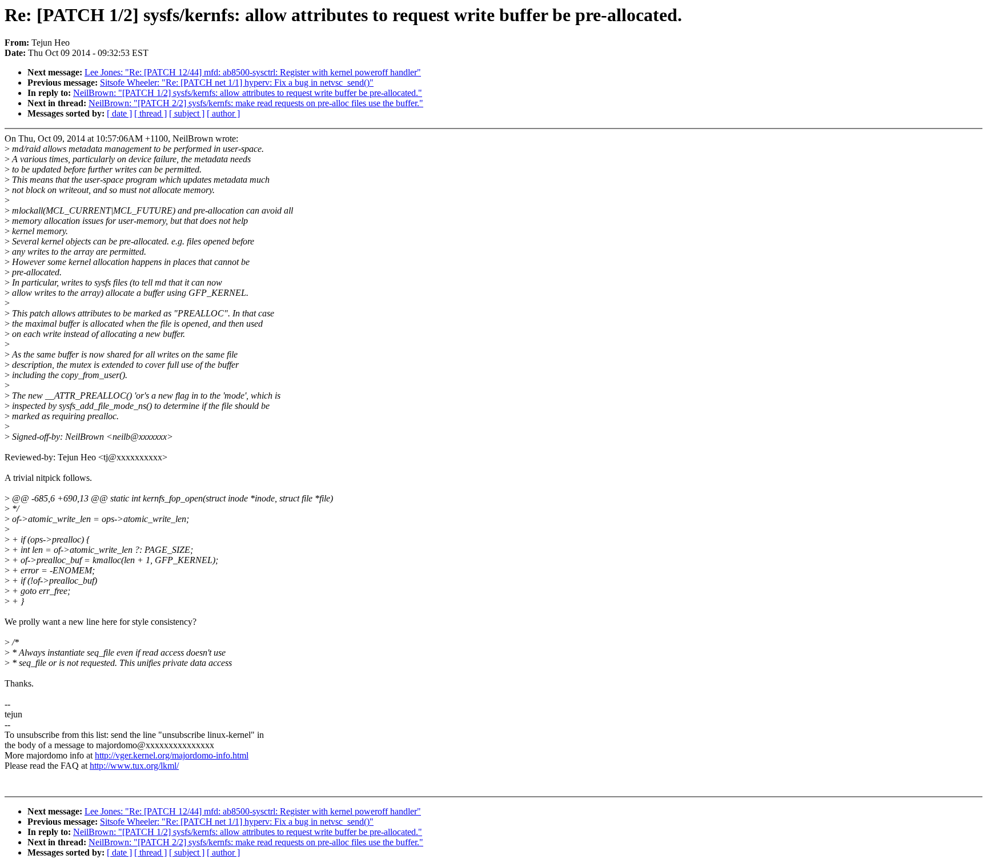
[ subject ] (186, 113)
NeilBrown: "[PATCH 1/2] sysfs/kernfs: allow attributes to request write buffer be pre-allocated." (247, 93)
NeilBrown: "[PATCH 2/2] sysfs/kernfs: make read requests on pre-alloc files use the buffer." (256, 103)
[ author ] (223, 113)
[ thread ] (150, 113)
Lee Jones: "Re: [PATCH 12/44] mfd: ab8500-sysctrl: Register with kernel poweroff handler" (253, 72)
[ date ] (119, 113)
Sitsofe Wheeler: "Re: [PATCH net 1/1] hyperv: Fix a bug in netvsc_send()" (237, 82)
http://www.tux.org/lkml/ (134, 765)
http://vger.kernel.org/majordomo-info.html (171, 755)
